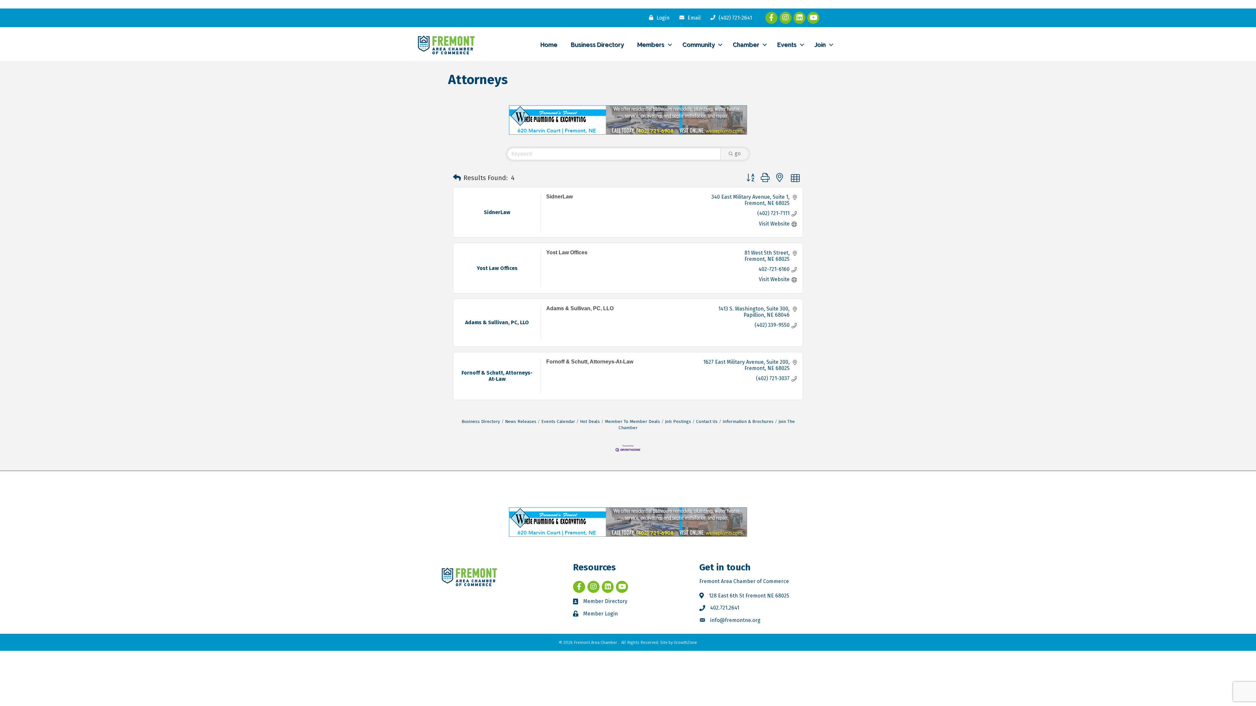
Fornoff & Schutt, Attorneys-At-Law (589, 361)
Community (698, 44)
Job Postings (678, 421)
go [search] (738, 153)
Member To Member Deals (632, 421)
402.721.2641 (724, 608)
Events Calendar (558, 421)
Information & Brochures (748, 421)
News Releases (520, 421)
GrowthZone (685, 642)
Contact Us (707, 421)
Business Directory (597, 44)
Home (548, 44)
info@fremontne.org (735, 620)
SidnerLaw (559, 196)
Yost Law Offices (566, 252)
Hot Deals (590, 421)
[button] (457, 178)
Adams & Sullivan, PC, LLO (580, 308)
